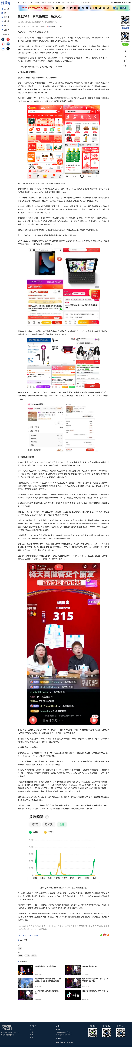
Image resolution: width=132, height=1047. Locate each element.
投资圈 (6, 17)
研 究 (6, 26)
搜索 (31, 1029)
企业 (19, 952)
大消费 (58, 2)
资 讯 (6, 13)
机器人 (43, 2)
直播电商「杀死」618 (89, 966)
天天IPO (30, 2)
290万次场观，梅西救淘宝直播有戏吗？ (47, 992)
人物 (19, 945)
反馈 (31, 1032)
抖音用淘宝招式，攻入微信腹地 (45, 966)
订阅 (31, 1037)
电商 (19, 935)
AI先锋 (37, 2)
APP (111, 2)
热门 (24, 2)
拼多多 (36, 935)
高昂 (20, 948)
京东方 (20, 955)
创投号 (6, 30)
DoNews (53, 26)
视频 (63, 2)
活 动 (6, 21)
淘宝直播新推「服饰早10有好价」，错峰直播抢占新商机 (95, 980)
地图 (31, 1035)
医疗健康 (51, 2)
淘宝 (29, 935)
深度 (19, 2)
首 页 (6, 9)
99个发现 (70, 2)
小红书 (34, 955)
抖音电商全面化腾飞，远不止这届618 (95, 991)
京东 (24, 935)
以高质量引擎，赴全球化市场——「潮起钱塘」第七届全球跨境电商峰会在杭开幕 (48, 980)
